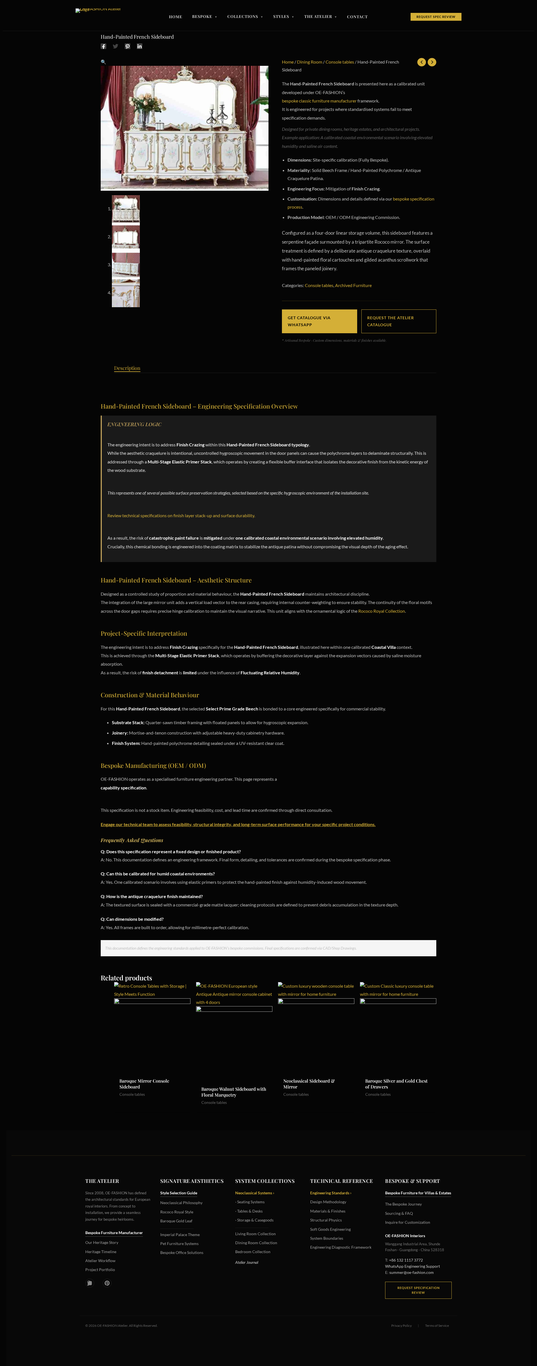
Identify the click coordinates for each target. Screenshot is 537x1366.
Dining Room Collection (256, 1242)
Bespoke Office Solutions (181, 1252)
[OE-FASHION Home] (101, 16)
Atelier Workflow (100, 1260)
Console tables (340, 61)
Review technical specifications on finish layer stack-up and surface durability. (181, 515)
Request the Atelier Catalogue (390, 321)
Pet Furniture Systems (179, 1243)
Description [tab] (127, 368)
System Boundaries (326, 1238)
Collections (245, 17)
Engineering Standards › (331, 1192)
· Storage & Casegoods (254, 1220)
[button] (103, 61)
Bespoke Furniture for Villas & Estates (418, 1192)
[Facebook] (103, 46)
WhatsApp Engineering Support (412, 1266)
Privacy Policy (401, 1325)
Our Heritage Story (101, 1242)
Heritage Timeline (100, 1251)
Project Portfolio (100, 1269)
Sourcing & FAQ (399, 1213)
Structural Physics (326, 1220)
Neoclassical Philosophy (181, 1202)
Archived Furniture (353, 285)
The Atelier (320, 17)
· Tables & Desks (249, 1211)
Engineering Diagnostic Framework (340, 1247)
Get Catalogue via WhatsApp (309, 321)
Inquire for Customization (407, 1222)
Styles (284, 17)
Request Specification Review (418, 1290)
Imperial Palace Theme (180, 1234)
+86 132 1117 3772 (406, 1260)
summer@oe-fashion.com (411, 1272)
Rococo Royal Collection (381, 611)
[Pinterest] (127, 46)
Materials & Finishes (327, 1211)
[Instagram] (89, 1283)
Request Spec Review (436, 16)
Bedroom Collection (252, 1251)
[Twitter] (115, 46)
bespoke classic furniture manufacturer (319, 100)
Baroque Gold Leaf (176, 1220)
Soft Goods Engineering (330, 1229)
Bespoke (205, 17)
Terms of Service (437, 1325)
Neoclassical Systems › (254, 1192)
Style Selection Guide (178, 1192)
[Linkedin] (139, 46)
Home (175, 16)
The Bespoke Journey (403, 1204)
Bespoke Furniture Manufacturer (114, 1232)
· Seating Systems (250, 1201)
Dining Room (309, 61)
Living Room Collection (255, 1233)
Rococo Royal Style (176, 1211)
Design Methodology (328, 1201)
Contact (357, 16)
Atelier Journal (246, 1262)
